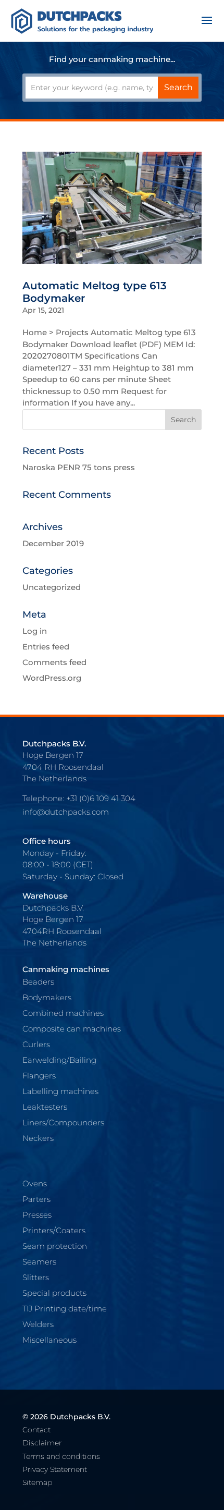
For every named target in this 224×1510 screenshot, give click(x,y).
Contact (36, 1429)
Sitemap (37, 1482)
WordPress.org (51, 678)
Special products (54, 1293)
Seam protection (54, 1246)
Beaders (38, 982)
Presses (37, 1215)
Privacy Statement (54, 1469)
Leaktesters (44, 1107)
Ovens (34, 1183)
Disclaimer (41, 1442)
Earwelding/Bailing (59, 1060)
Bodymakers (46, 997)
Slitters (35, 1277)
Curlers (36, 1044)
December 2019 (53, 543)
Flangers (39, 1076)
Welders (38, 1324)
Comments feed (54, 662)
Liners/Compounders (63, 1122)
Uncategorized (51, 587)
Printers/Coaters (53, 1230)
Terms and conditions (61, 1456)
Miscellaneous (49, 1340)
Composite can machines (71, 1029)
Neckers (38, 1138)
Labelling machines (60, 1091)
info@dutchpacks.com (65, 812)
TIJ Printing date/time (64, 1308)
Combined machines (63, 1013)
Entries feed (45, 647)
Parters (36, 1199)
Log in (34, 631)
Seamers (39, 1262)
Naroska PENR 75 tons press (78, 467)
